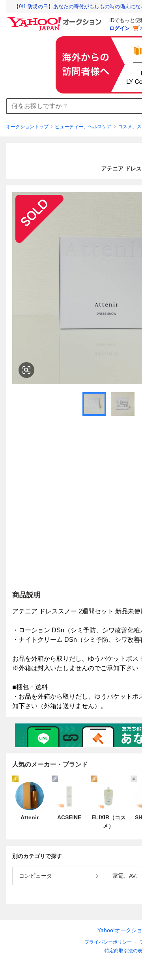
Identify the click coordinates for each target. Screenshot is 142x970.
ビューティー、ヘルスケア (83, 126)
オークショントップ (27, 126)
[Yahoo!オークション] (55, 19)
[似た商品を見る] (26, 370)
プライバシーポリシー (108, 942)
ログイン (119, 28)
